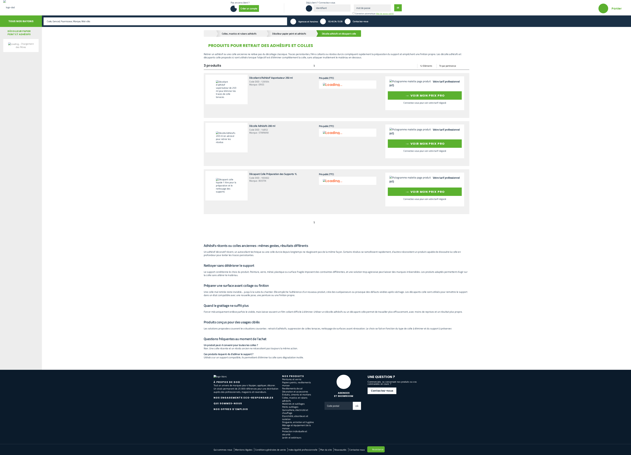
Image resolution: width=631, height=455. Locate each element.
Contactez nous (357, 449)
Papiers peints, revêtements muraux (296, 384)
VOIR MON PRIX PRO (425, 95)
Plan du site (326, 449)
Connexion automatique (365, 13)
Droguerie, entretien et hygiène (298, 422)
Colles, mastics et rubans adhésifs (295, 399)
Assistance (377, 449)
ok (357, 406)
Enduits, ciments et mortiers (296, 394)
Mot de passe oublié (385, 13)
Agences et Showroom (343, 394)
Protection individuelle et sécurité (294, 433)
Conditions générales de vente (270, 449)
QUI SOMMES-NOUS (228, 403)
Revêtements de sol (292, 388)
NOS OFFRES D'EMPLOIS (231, 409)
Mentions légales (243, 449)
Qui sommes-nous (223, 449)
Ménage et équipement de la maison (296, 426)
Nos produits (293, 376)
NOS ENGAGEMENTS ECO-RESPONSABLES (243, 397)
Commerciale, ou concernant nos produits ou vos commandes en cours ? (392, 383)
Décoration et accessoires (295, 391)
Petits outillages (290, 407)
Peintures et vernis (292, 379)
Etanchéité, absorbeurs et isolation (295, 417)
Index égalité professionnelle (302, 449)
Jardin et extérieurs (291, 437)
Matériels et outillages (293, 403)
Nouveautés (340, 449)
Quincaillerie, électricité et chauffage (295, 411)
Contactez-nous (382, 390)
